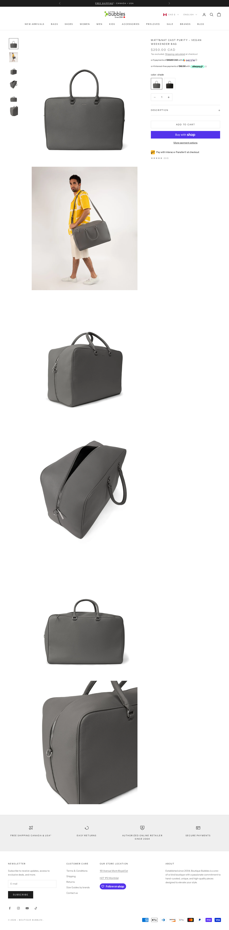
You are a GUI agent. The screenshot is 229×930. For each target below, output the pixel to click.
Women (85, 24)
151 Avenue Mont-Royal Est (114, 870)
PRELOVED (153, 24)
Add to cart (185, 124)
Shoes (69, 24)
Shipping (71, 876)
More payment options (185, 142)
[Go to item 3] (13, 84)
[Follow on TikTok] (36, 908)
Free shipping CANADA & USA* (30, 835)
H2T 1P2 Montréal (109, 878)
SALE (170, 24)
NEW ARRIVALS (34, 24)
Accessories (131, 24)
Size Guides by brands (78, 887)
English (189, 14)
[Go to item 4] (13, 97)
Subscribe (20, 894)
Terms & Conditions (77, 870)
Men (99, 24)
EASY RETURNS (86, 835)
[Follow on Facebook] (9, 908)
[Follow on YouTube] (27, 908)
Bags (54, 24)
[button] (185, 60)
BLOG (200, 24)
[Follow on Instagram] (18, 908)
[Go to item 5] (13, 111)
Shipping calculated (175, 54)
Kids (112, 24)
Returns (70, 881)
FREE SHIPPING (104, 3)
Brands (185, 24)
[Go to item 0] (13, 43)
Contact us (72, 892)
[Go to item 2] (13, 70)
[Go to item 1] (13, 57)
